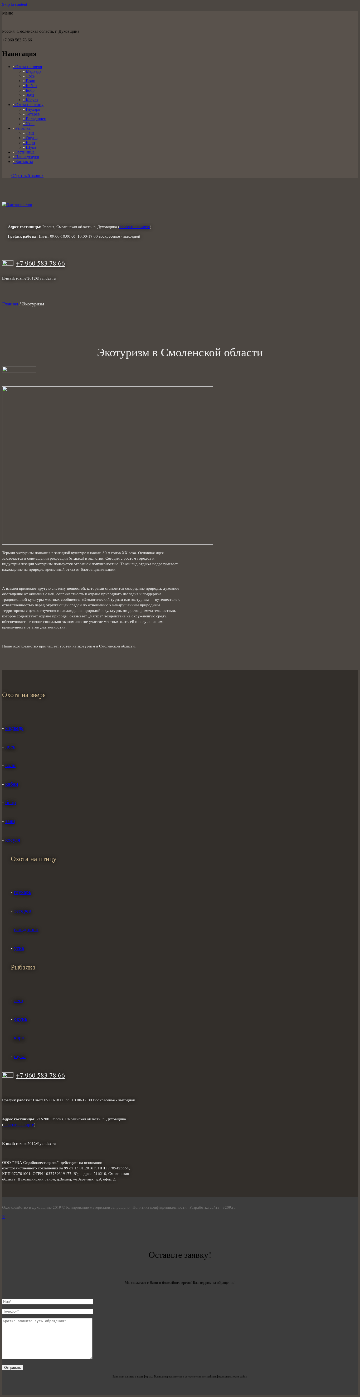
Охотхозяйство (15, 1207)
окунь (20, 1018)
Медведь (32, 71)
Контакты (23, 161)
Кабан (30, 85)
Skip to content (14, 4)
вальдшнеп (26, 929)
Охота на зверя (27, 66)
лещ (18, 1000)
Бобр (29, 90)
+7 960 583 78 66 (40, 262)
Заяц (28, 95)
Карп (29, 142)
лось (10, 746)
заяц (10, 820)
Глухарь (31, 109)
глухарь (22, 891)
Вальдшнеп (34, 119)
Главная (10, 303)
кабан (11, 783)
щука (20, 1056)
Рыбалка (22, 128)
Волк (29, 81)
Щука (29, 147)
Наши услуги (26, 157)
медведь (14, 727)
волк (10, 765)
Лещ (28, 133)
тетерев (22, 910)
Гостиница (24, 152)
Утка (29, 123)
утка (19, 947)
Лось (29, 76)
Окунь (30, 138)
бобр (10, 802)
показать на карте (134, 226)
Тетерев (31, 114)
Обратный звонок (27, 175)
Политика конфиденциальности (160, 1207)
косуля (12, 839)
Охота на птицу (28, 104)
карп (19, 1037)
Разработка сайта (204, 1207)
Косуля (30, 100)
